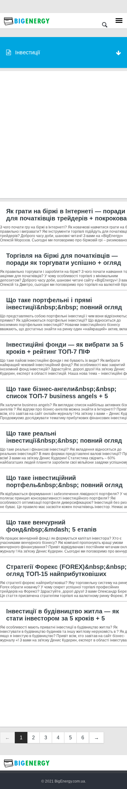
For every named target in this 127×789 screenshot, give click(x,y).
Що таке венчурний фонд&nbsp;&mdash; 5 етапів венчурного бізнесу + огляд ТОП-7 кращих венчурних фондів (58, 533)
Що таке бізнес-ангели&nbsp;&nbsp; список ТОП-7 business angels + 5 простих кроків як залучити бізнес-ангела (61, 400)
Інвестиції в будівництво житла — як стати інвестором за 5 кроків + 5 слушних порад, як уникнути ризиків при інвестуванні (62, 622)
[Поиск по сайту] (104, 25)
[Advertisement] (63, 134)
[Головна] (27, 26)
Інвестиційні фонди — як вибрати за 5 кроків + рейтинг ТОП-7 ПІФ (64, 348)
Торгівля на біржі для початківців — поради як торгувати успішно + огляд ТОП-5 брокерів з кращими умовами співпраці (63, 266)
